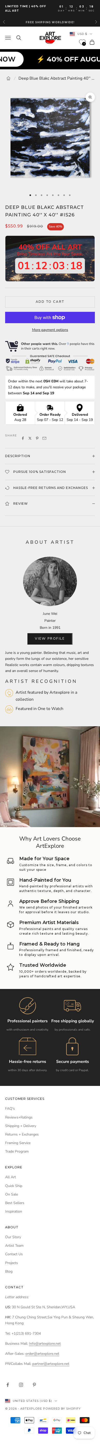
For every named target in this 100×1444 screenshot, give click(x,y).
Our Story (13, 1237)
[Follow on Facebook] (7, 1384)
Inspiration (13, 1211)
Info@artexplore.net (45, 1343)
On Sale (11, 1194)
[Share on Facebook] (23, 438)
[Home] (8, 78)
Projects (11, 1262)
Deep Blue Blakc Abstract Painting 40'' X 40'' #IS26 (56, 78)
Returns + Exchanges (22, 1134)
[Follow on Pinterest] (34, 1384)
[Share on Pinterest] (37, 438)
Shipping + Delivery (20, 1125)
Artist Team (14, 1245)
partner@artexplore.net (50, 1363)
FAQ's (10, 1108)
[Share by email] (44, 438)
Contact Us (14, 1254)
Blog (9, 1271)
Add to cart (50, 301)
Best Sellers (14, 1202)
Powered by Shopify (62, 1408)
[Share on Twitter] (30, 438)
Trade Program (17, 1151)
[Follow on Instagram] (21, 1384)
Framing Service (18, 1142)
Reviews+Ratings (19, 1117)
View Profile (50, 638)
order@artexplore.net (42, 1353)
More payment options (50, 329)
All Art (10, 1177)
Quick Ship (13, 1185)
